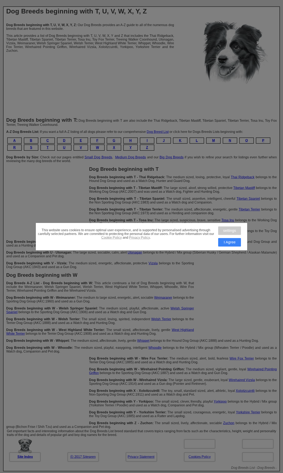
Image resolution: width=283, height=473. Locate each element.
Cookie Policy (111, 237)
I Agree (230, 242)
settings (229, 231)
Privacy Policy (139, 237)
